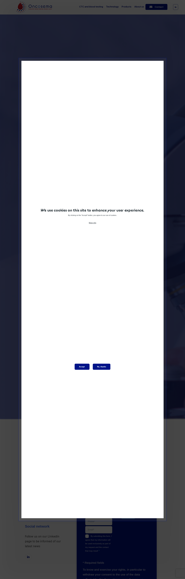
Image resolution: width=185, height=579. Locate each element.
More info (92, 223)
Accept (82, 367)
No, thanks (101, 367)
